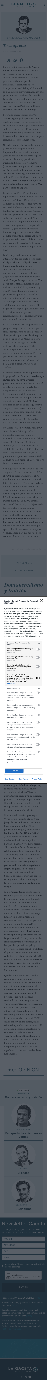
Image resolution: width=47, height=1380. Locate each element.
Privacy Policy (37, 779)
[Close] (42, 601)
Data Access (23, 779)
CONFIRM (14, 770)
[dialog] (23, 690)
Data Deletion (10, 779)
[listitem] (23, 643)
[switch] (38, 649)
